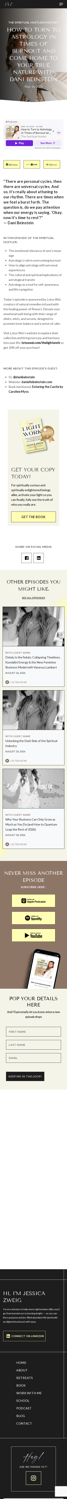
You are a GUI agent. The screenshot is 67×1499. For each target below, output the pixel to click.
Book (21, 1385)
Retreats (24, 1378)
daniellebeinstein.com (36, 382)
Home (21, 1363)
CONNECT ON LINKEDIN (28, 1336)
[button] (61, 4)
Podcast (24, 1408)
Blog (20, 1416)
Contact (24, 1423)
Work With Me (29, 1393)
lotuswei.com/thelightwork (41, 343)
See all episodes (33, 597)
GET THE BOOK (33, 517)
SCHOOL (23, 1400)
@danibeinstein (24, 377)
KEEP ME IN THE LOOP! (25, 1076)
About (22, 1370)
